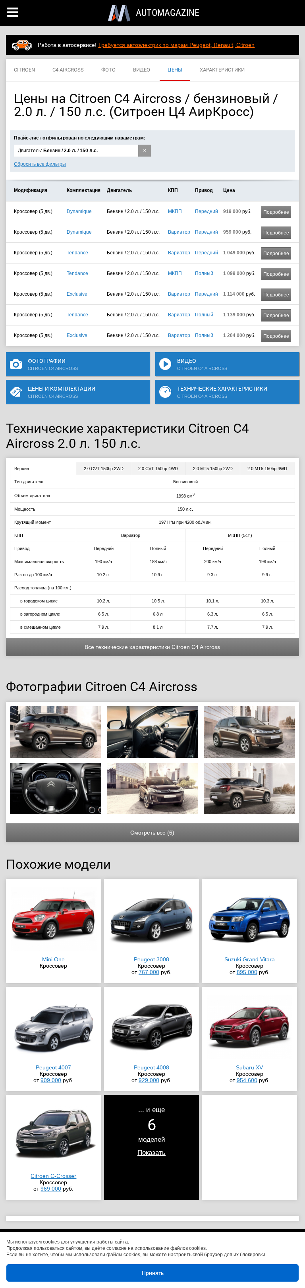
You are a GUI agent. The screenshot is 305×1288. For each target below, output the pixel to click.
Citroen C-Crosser (53, 1176)
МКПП (175, 211)
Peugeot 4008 (151, 1067)
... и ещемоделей (151, 1131)
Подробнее (276, 212)
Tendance (77, 253)
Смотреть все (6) (152, 832)
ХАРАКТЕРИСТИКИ (222, 70)
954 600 (247, 1080)
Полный (204, 273)
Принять (153, 1273)
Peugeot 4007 (53, 1067)
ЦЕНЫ (175, 70)
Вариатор (179, 232)
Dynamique (79, 211)
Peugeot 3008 (151, 959)
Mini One (53, 959)
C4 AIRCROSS (68, 70)
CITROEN (24, 70)
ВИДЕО (141, 70)
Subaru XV (249, 1067)
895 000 (247, 972)
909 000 (51, 1080)
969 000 (51, 1188)
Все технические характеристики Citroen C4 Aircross (152, 647)
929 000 (149, 1080)
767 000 (149, 972)
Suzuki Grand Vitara (249, 959)
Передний (206, 211)
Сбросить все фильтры (40, 164)
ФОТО (108, 70)
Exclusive (77, 294)
